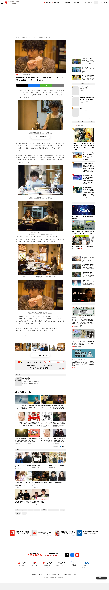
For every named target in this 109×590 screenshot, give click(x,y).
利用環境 (54, 574)
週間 (79, 125)
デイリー (75, 125)
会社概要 (34, 574)
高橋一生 (30, 510)
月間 (82, 125)
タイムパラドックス (53, 510)
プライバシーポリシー (41, 574)
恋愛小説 (18, 513)
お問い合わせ (59, 574)
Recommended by (56, 446)
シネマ (24, 513)
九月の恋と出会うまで (52, 95)
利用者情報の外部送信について (70, 574)
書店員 (62, 510)
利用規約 (49, 574)
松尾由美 (44, 510)
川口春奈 (37, 510)
